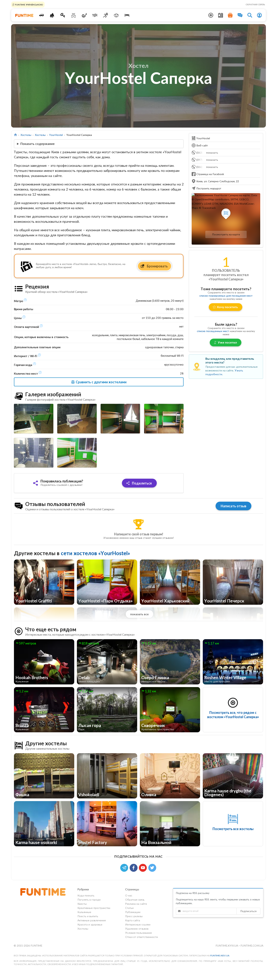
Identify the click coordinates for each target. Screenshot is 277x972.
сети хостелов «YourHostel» (95, 553)
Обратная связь (255, 4)
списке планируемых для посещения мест (226, 295)
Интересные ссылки (137, 924)
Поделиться (141, 483)
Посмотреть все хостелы (233, 829)
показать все (139, 614)
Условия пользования (138, 932)
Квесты (82, 903)
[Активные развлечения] (105, 15)
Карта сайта (132, 920)
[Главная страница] (15, 134)
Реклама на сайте (136, 903)
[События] (220, 15)
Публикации (132, 912)
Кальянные (84, 912)
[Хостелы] (127, 15)
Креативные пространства (93, 907)
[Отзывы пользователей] (240, 15)
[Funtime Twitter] (152, 867)
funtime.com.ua (251, 945)
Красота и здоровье (89, 924)
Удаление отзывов (136, 928)
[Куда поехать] (41, 15)
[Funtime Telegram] (125, 867)
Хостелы (26, 134)
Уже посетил (227, 342)
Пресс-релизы (134, 916)
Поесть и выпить (87, 916)
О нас (128, 895)
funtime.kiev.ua (219, 955)
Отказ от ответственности (141, 936)
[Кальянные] (84, 15)
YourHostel (56, 134)
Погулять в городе (89, 899)
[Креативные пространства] (73, 15)
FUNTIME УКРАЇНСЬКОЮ (28, 4)
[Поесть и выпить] (95, 15)
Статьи (129, 907)
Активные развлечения (91, 920)
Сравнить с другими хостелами (100, 382)
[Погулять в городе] (52, 15)
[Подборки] (230, 15)
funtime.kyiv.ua (227, 945)
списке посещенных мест (213, 331)
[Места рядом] (211, 15)
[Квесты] (63, 15)
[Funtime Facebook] (134, 867)
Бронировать (157, 266)
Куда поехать (85, 895)
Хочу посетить (227, 307)
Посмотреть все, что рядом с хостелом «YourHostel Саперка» (233, 714)
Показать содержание (37, 144)
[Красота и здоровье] (116, 15)
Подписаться (248, 911)
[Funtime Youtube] (143, 867)
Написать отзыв (233, 506)
